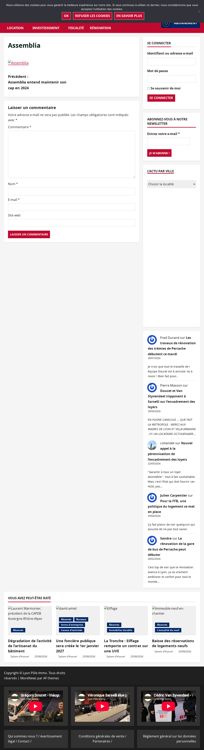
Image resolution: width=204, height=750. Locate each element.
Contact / (24, 741)
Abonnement (185, 23)
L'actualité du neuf (168, 630)
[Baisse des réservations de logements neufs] (174, 620)
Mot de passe (157, 71)
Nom (13, 184)
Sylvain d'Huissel (19, 656)
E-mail (14, 199)
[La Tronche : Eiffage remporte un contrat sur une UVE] (126, 620)
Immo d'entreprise (72, 624)
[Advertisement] (171, 258)
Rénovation (100, 28)
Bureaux (81, 619)
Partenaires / (102, 741)
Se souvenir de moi (165, 88)
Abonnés (18, 630)
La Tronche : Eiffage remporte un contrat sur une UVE (126, 645)
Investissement (45, 28)
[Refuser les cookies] (199, 11)
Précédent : (37, 82)
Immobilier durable (120, 630)
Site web (14, 215)
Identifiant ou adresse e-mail (170, 53)
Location (15, 28)
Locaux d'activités (71, 630)
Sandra (166, 538)
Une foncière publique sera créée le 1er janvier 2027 (77, 645)
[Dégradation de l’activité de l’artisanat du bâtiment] (30, 620)
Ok (66, 16)
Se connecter (161, 98)
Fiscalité (76, 28)
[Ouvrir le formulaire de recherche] (157, 23)
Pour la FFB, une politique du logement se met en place (171, 506)
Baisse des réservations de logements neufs (173, 643)
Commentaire (19, 127)
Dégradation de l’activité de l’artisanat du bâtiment (30, 645)
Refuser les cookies (92, 16)
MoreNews (28, 678)
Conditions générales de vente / (102, 736)
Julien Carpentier (173, 495)
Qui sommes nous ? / (24, 736)
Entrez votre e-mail (163, 134)
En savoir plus (129, 16)
